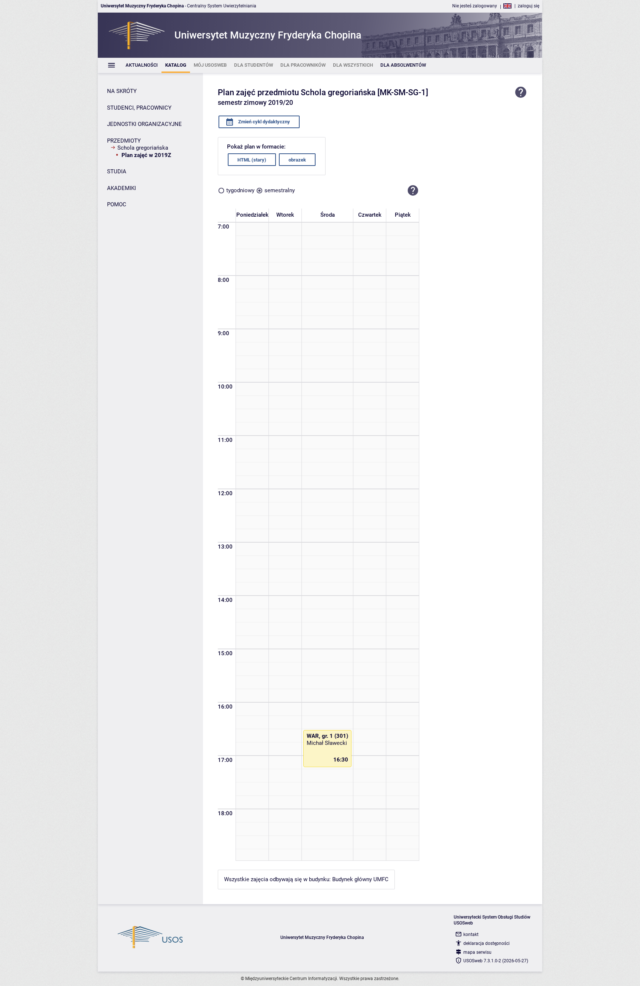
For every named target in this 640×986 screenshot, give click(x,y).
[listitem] (141, 65)
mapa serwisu (477, 952)
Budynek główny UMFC (360, 879)
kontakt (471, 934)
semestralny (279, 190)
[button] (413, 190)
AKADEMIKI (121, 188)
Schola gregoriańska (142, 147)
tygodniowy (240, 190)
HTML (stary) (251, 160)
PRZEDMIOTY (124, 140)
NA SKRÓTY (122, 91)
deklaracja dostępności (486, 943)
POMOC (116, 204)
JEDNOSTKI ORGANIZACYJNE (144, 124)
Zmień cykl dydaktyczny (263, 121)
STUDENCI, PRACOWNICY (139, 107)
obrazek (297, 160)
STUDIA (116, 171)
